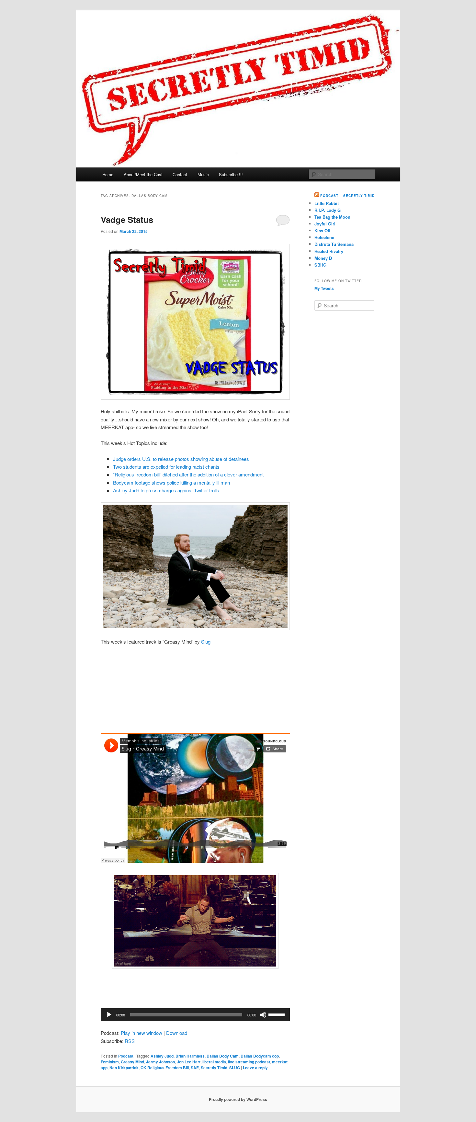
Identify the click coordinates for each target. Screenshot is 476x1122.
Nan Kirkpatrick (124, 1067)
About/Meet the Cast (143, 174)
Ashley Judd (162, 1056)
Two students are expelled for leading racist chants (166, 466)
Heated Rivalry (328, 251)
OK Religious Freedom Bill (165, 1067)
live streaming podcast (249, 1062)
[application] (195, 1014)
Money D (323, 258)
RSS (130, 1040)
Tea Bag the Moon (332, 217)
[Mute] (263, 1015)
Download (176, 1032)
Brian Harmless (190, 1056)
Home (107, 174)
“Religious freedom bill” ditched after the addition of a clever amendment (188, 474)
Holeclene (324, 237)
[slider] (277, 1014)
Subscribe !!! (231, 174)
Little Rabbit (326, 203)
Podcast (125, 1056)
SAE (195, 1067)
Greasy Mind (132, 1062)
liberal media (214, 1062)
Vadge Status (127, 219)
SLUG (234, 1067)
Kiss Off (322, 230)
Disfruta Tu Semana (334, 244)
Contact (180, 174)
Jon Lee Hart (188, 1062)
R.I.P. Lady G (327, 210)
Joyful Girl (324, 224)
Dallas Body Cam (223, 1056)
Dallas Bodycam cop (260, 1056)
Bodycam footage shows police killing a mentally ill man (171, 482)
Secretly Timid (214, 1067)
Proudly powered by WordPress (238, 1099)
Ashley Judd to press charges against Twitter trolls (166, 490)
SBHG (320, 265)
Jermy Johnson (160, 1062)
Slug (205, 641)
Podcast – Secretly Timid (347, 195)
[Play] (109, 1015)
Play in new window (141, 1032)
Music (203, 174)
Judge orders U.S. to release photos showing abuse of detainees (181, 458)
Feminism (110, 1062)
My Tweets (324, 288)
